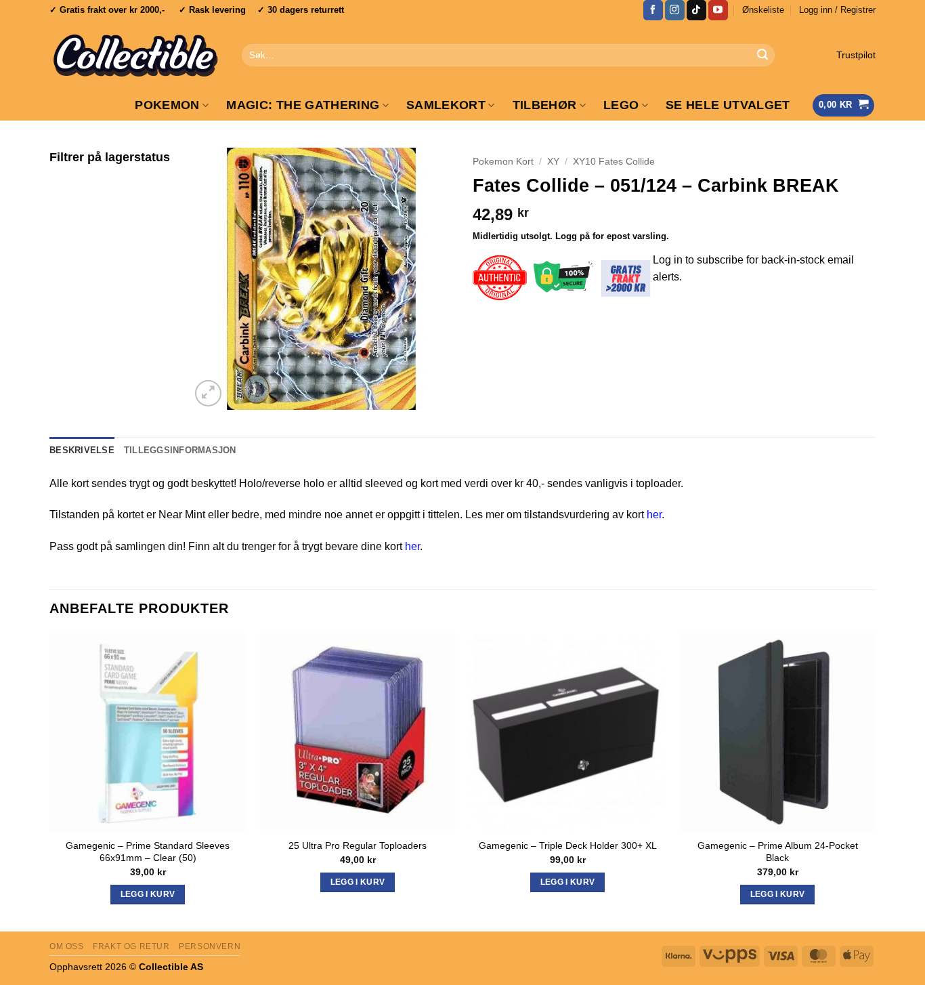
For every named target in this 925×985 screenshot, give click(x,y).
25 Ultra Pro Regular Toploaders (357, 845)
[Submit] (762, 55)
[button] (837, 10)
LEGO (621, 105)
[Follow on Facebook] (653, 10)
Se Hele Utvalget (728, 105)
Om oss (66, 946)
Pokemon (167, 105)
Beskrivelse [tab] (81, 450)
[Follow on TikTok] (696, 10)
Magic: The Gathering (302, 105)
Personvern (209, 946)
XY (553, 161)
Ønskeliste (763, 10)
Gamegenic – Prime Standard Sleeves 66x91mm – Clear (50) (148, 852)
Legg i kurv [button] (148, 894)
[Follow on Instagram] (675, 10)
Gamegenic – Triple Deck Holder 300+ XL (568, 845)
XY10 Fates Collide (614, 161)
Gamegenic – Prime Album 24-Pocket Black (777, 852)
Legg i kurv (567, 882)
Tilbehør (545, 105)
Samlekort (446, 105)
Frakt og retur (131, 946)
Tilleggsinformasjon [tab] (180, 450)
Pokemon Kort (503, 161)
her (654, 514)
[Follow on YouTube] (718, 10)
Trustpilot (856, 55)
